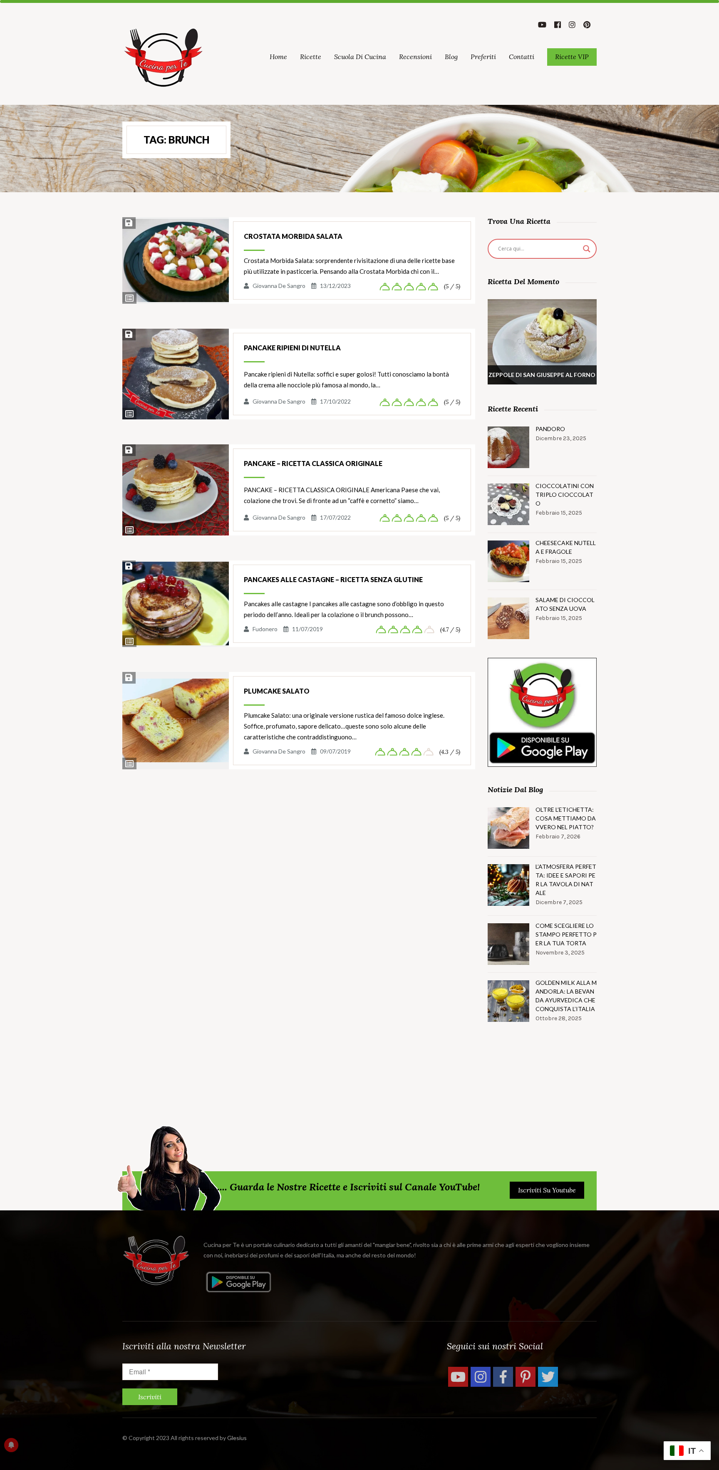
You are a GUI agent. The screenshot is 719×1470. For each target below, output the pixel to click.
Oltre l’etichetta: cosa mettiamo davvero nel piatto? (566, 818)
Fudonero (265, 628)
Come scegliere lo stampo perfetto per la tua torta (566, 934)
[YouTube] (458, 1377)
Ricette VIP (572, 56)
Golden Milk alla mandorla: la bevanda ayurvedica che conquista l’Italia (566, 995)
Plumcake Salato (277, 691)
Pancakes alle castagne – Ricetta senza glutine (333, 579)
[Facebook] (503, 1377)
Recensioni (415, 56)
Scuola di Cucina (360, 56)
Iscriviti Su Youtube (547, 1190)
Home (278, 56)
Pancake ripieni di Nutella (292, 348)
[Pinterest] (526, 1377)
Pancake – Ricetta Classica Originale (313, 463)
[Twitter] (548, 1377)
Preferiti (483, 56)
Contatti (521, 56)
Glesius (237, 1437)
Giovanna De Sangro (279, 285)
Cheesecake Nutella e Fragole (566, 547)
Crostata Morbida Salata (293, 236)
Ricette (310, 56)
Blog (451, 56)
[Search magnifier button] (587, 249)
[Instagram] (481, 1377)
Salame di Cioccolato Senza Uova (565, 604)
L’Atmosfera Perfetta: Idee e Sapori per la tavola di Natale (566, 879)
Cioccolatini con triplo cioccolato (565, 494)
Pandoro (550, 428)
